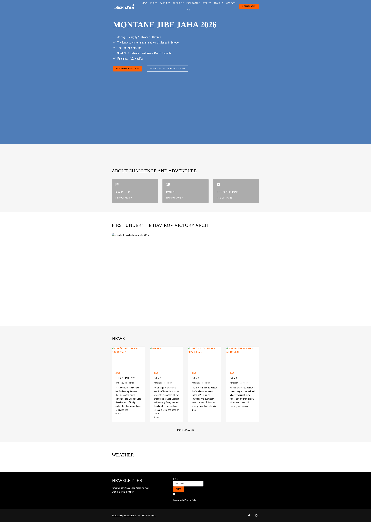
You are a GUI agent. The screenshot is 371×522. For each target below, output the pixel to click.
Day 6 (234, 378)
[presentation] (128, 358)
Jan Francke (129, 383)
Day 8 (157, 378)
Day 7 (195, 378)
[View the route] (185, 191)
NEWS (144, 3)
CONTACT (230, 3)
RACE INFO (165, 3)
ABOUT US (218, 3)
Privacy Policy (190, 500)
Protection (117, 515)
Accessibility (130, 515)
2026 (118, 372)
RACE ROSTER (193, 3)
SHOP (178, 489)
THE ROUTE (178, 3)
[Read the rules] (135, 191)
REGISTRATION (249, 6)
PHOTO (153, 3)
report (120, 413)
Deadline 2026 (126, 378)
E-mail (175, 478)
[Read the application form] (236, 191)
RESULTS (206, 3)
